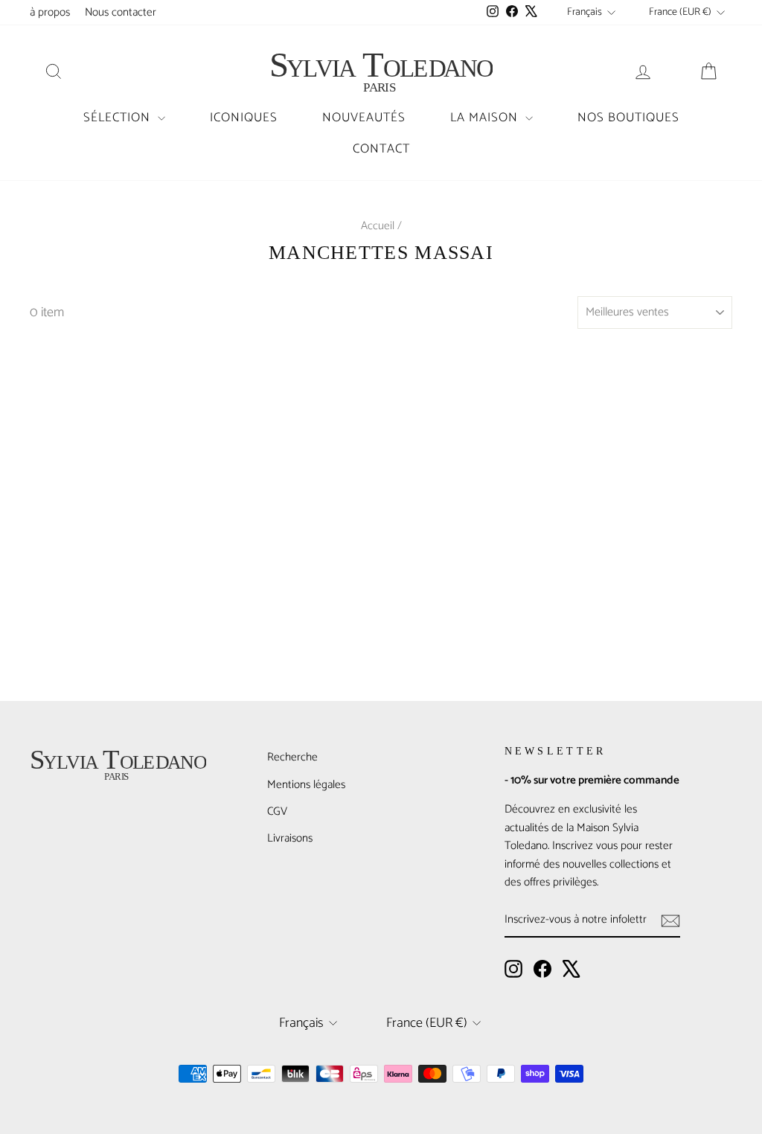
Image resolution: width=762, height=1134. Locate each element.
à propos (50, 12)
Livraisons (290, 838)
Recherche (292, 757)
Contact (381, 148)
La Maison (486, 117)
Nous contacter (120, 12)
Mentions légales (306, 784)
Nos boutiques (628, 117)
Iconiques (244, 117)
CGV (277, 811)
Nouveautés (364, 117)
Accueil (377, 226)
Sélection (118, 117)
